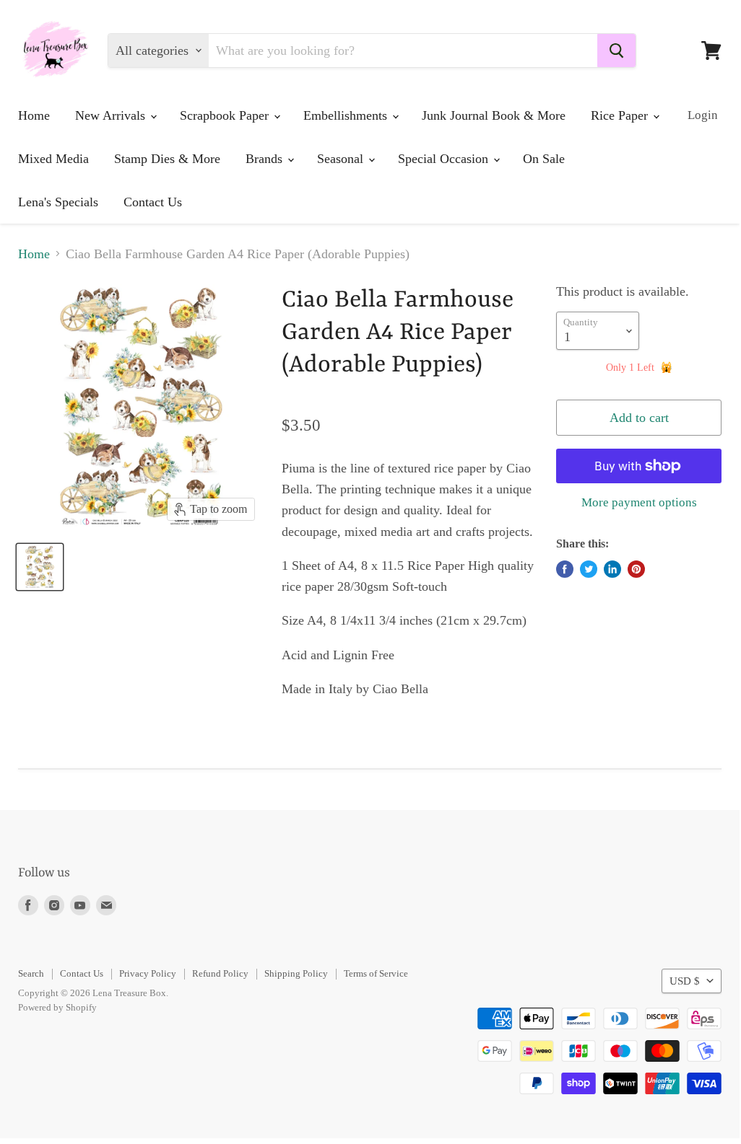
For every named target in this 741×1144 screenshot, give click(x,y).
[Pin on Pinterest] (636, 569)
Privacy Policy (147, 973)
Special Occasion (445, 158)
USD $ (685, 981)
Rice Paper (621, 115)
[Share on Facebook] (564, 569)
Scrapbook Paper (226, 115)
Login (703, 115)
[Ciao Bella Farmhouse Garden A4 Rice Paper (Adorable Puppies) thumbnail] (40, 567)
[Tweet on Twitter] (588, 569)
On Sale (544, 158)
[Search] (616, 50)
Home (34, 115)
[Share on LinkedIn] (612, 569)
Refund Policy (220, 973)
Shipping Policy (296, 973)
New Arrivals (112, 115)
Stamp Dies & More (167, 158)
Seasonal (342, 158)
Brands (266, 158)
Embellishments (347, 115)
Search (31, 973)
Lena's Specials (58, 202)
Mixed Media (53, 158)
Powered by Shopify (57, 1007)
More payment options (639, 502)
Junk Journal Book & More (494, 115)
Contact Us (153, 202)
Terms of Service (376, 973)
